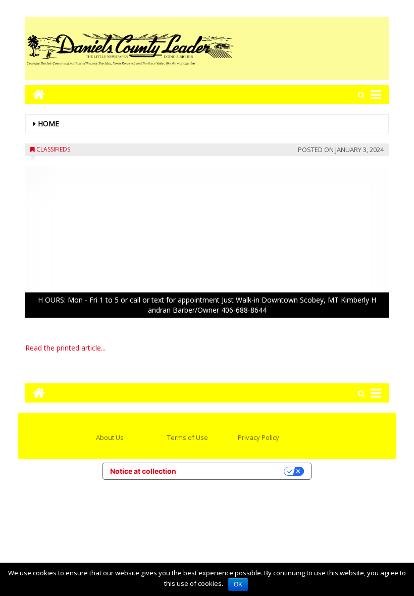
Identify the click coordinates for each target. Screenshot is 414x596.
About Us (110, 437)
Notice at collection (143, 471)
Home (48, 123)
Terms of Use (187, 437)
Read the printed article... (65, 348)
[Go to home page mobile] (35, 94)
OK (238, 584)
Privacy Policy (258, 437)
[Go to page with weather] (313, 48)
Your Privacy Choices (234, 471)
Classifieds (53, 149)
